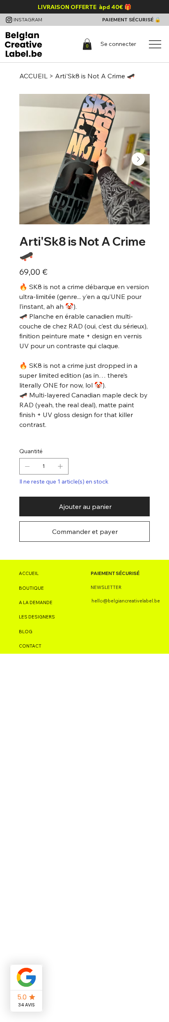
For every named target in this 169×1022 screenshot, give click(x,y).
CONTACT (30, 646)
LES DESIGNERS (37, 617)
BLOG (25, 631)
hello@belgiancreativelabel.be (125, 601)
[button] (87, 44)
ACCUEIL (29, 573)
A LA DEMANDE (36, 602)
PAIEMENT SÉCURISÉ (115, 573)
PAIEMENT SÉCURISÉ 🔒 (131, 19)
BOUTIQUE (31, 588)
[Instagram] (9, 20)
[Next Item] (138, 159)
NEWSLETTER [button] (106, 587)
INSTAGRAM (28, 19)
